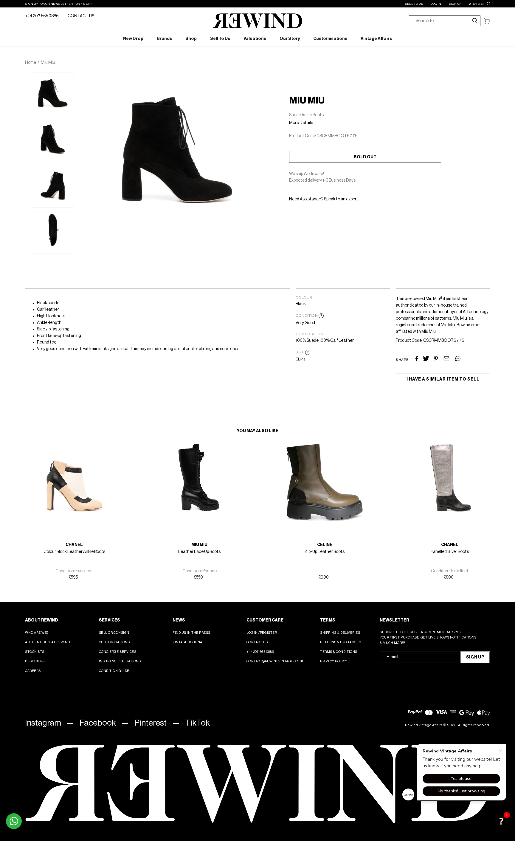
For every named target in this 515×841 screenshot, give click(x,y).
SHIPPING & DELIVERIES (340, 632)
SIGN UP (455, 3)
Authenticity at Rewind (47, 642)
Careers (33, 671)
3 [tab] (28, 169)
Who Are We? (37, 632)
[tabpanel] (52, 93)
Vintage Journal (188, 642)
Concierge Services (117, 651)
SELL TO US (414, 3)
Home (30, 63)
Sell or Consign (114, 632)
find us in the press (191, 632)
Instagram (43, 723)
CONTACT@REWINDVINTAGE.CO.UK (274, 661)
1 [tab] (28, 77)
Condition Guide (114, 671)
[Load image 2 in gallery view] (53, 140)
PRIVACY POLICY (334, 661)
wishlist (477, 3)
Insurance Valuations (120, 661)
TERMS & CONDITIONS (338, 651)
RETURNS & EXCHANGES (340, 642)
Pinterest (150, 723)
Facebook (98, 723)
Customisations (114, 642)
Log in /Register (261, 632)
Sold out (365, 157)
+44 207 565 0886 (42, 16)
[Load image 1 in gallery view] (53, 93)
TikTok (197, 723)
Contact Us (257, 642)
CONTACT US (81, 16)
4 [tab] (28, 215)
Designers (35, 661)
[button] (501, 821)
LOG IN (435, 3)
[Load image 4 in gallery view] (53, 232)
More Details (301, 123)
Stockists (34, 651)
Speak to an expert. (341, 199)
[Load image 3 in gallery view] (53, 186)
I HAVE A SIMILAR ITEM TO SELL (443, 379)
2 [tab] (28, 123)
